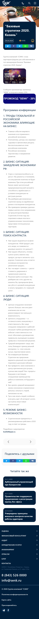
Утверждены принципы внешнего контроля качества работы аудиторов (19, 516)
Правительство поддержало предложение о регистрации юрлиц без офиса (18, 499)
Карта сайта (6, 600)
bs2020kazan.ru (9, 432)
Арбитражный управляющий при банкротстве (19, 483)
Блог (4, 559)
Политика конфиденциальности (15, 594)
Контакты (6, 563)
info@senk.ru (11, 580)
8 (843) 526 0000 (14, 575)
